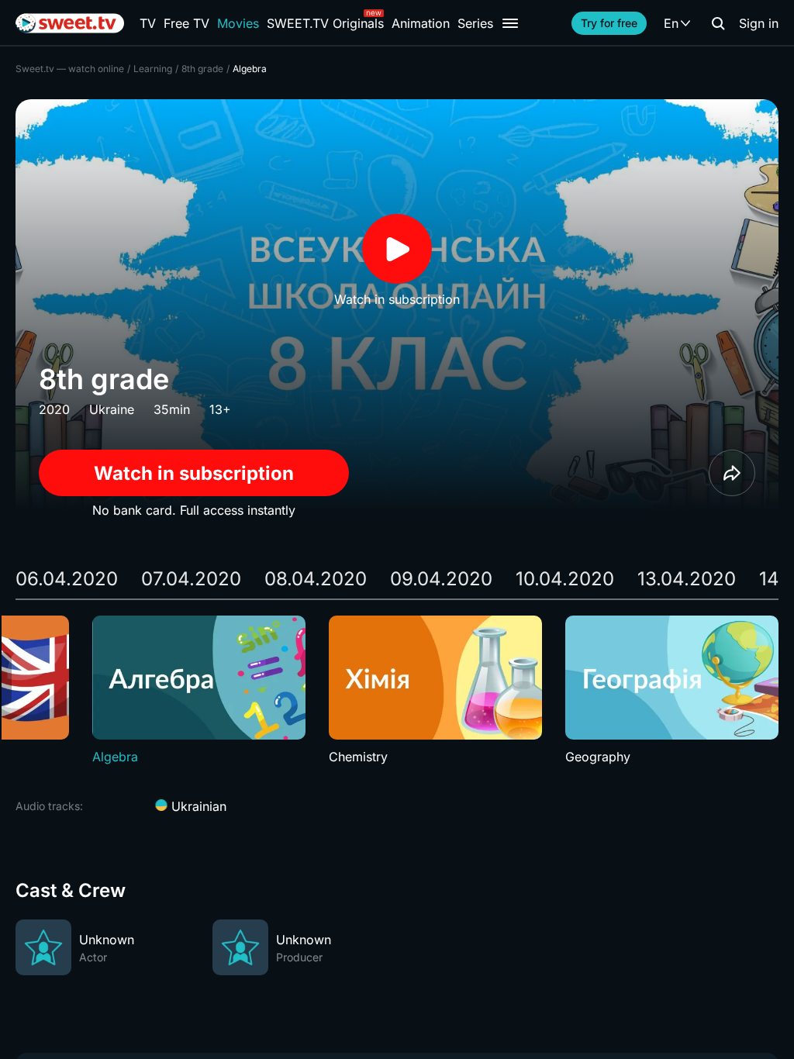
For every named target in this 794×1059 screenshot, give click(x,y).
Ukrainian (196, 806)
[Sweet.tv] (70, 23)
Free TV (186, 23)
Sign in (758, 23)
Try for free (609, 22)
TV (148, 23)
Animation (421, 23)
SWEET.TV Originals (325, 23)
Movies (238, 23)
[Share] (732, 473)
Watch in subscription (194, 473)
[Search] (718, 23)
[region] (397, 691)
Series (475, 23)
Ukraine (111, 409)
